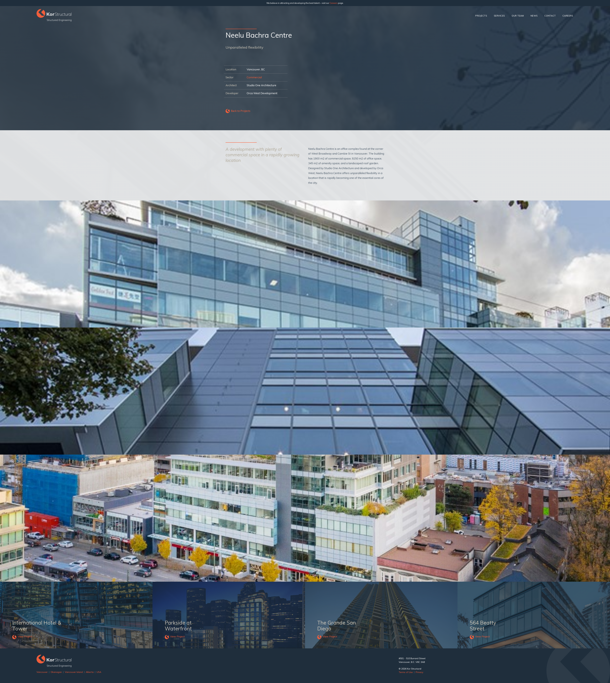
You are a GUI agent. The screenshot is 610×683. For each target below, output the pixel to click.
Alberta (90, 672)
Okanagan (56, 672)
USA (99, 672)
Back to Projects (240, 111)
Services (499, 15)
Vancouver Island (74, 672)
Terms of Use (406, 672)
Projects (481, 15)
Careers (334, 3)
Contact (550, 15)
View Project (25, 636)
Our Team (518, 15)
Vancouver (42, 672)
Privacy (419, 672)
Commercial (254, 77)
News (534, 15)
